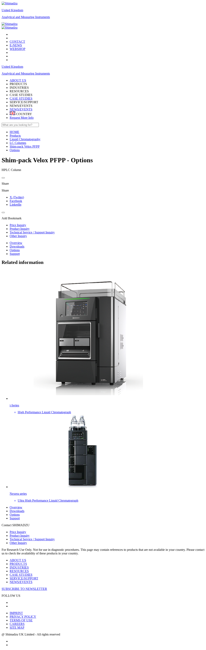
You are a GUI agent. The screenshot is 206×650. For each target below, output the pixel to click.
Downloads (17, 246)
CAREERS (17, 624)
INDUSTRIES (19, 567)
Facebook (16, 201)
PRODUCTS (18, 564)
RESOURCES (19, 571)
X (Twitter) (17, 197)
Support (15, 253)
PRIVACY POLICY (23, 616)
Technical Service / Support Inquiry (32, 539)
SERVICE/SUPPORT (24, 578)
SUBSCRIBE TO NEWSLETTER (24, 589)
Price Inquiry (18, 532)
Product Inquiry (20, 535)
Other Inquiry (18, 543)
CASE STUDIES (21, 98)
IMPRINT (16, 613)
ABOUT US (18, 560)
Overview (16, 243)
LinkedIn (15, 204)
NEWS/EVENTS (21, 109)
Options (15, 250)
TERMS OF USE (21, 620)
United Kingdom (12, 10)
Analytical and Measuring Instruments (26, 17)
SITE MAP (17, 627)
